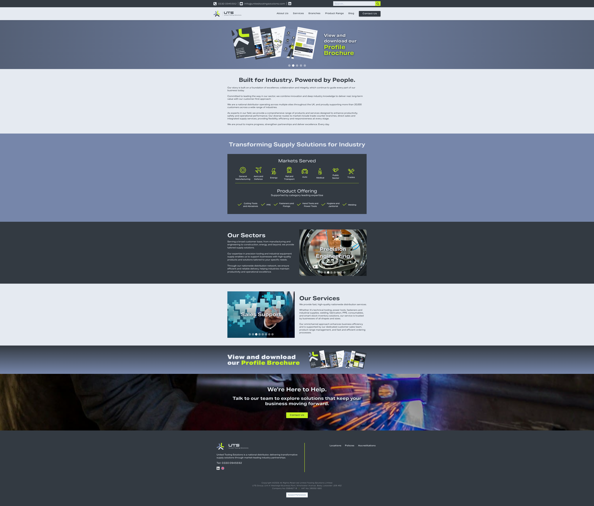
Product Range (334, 13)
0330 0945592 (227, 3)
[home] (227, 13)
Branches (314, 13)
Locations (335, 446)
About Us (282, 13)
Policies (349, 446)
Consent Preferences (297, 495)
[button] (289, 65)
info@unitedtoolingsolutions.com (264, 3)
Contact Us (370, 13)
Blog (351, 13)
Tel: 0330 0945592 (229, 462)
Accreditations (367, 446)
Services (298, 13)
